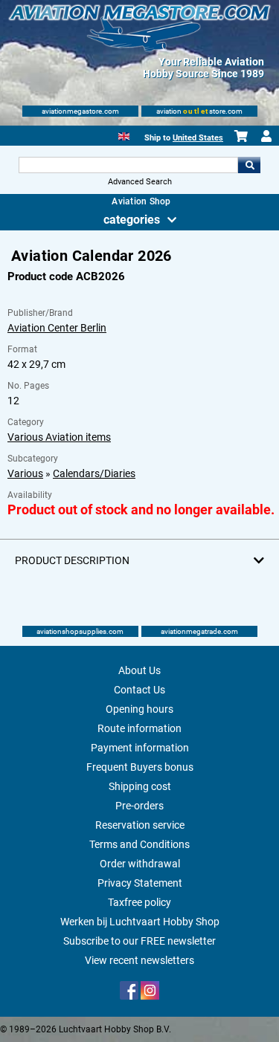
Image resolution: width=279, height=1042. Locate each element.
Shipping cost (140, 786)
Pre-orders (139, 806)
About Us (139, 670)
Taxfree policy (139, 902)
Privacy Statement (139, 883)
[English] (123, 135)
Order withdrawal (140, 864)
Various (25, 473)
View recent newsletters (139, 960)
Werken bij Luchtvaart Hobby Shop (139, 922)
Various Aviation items (59, 437)
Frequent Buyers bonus (139, 767)
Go (249, 165)
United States (198, 138)
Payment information (140, 748)
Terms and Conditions (139, 844)
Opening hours (139, 709)
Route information (139, 728)
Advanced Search (140, 182)
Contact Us (139, 690)
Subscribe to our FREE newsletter (139, 941)
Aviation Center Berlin (56, 328)
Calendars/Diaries (94, 473)
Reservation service (140, 825)
